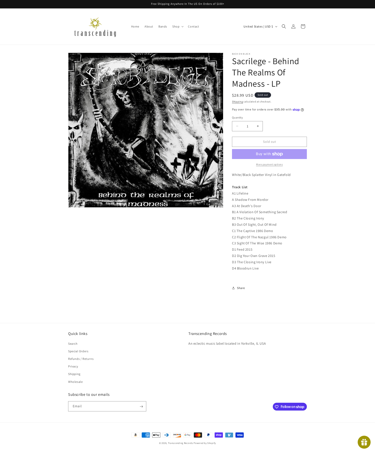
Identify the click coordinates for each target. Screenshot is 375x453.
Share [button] (241, 288)
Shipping (237, 101)
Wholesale (75, 381)
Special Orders (78, 351)
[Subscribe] (141, 406)
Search (73, 343)
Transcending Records (180, 443)
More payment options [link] (269, 164)
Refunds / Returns (81, 358)
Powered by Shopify (205, 443)
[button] (177, 26)
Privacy (73, 366)
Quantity (237, 117)
